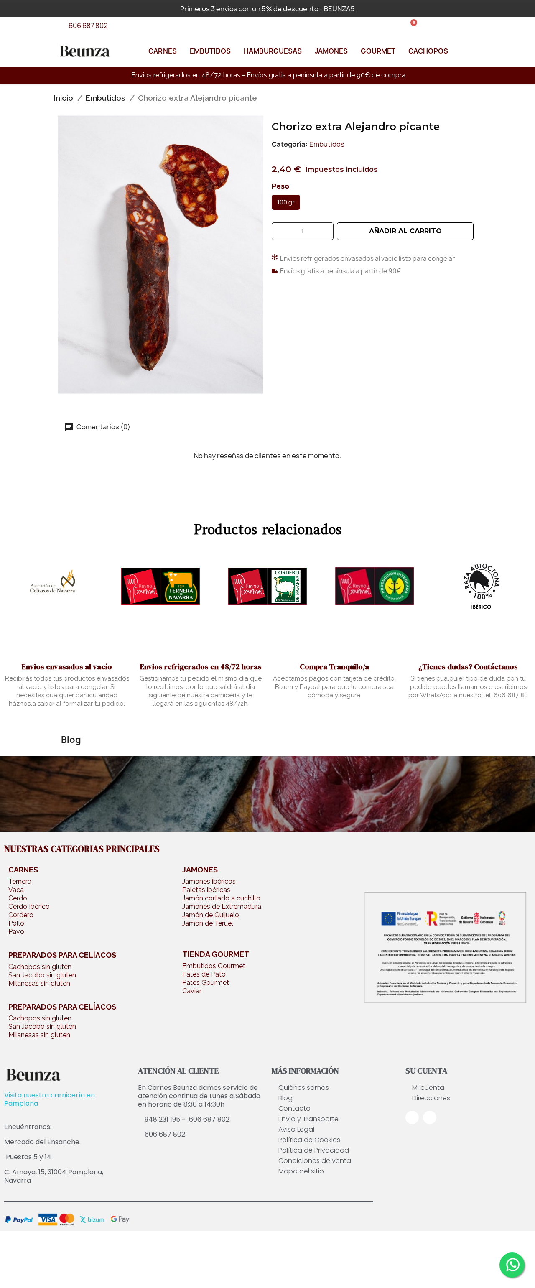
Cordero (20, 915)
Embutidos (326, 144)
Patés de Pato (204, 974)
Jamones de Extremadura (221, 907)
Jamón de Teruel (207, 923)
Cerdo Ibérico (29, 907)
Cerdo (17, 898)
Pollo (16, 923)
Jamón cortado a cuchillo (221, 898)
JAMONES (200, 869)
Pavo (16, 932)
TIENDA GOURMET (216, 954)
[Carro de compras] (410, 26)
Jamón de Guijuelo (210, 915)
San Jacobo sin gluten (42, 975)
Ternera (19, 881)
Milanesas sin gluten (39, 983)
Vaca (16, 890)
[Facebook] (412, 1117)
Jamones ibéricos (209, 881)
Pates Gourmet (205, 983)
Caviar (191, 991)
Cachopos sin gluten (39, 967)
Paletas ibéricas (206, 890)
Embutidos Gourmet (213, 966)
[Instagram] (429, 1117)
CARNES (23, 869)
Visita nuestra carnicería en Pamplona (49, 1099)
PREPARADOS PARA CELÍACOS (62, 955)
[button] (405, 231)
